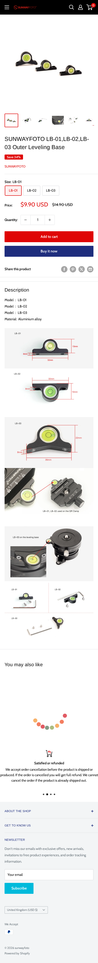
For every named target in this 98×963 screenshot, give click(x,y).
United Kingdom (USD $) (22, 910)
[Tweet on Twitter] (81, 269)
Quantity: (11, 220)
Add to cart (49, 236)
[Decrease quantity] (25, 220)
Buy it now (49, 251)
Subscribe (19, 888)
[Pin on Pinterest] (73, 269)
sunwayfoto (15, 166)
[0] (90, 7)
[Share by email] (90, 269)
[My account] (80, 7)
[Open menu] (7, 7)
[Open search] (71, 7)
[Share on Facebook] (64, 269)
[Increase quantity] (49, 220)
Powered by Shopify (17, 953)
